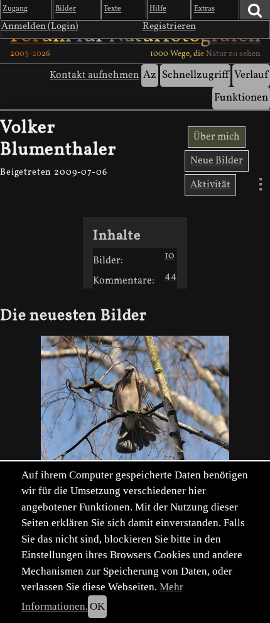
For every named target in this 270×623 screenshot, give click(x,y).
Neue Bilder (216, 161)
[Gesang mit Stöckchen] (135, 403)
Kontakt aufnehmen (94, 75)
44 (171, 276)
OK (97, 606)
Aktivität (210, 185)
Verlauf (251, 75)
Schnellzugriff (195, 75)
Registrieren (169, 26)
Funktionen (241, 98)
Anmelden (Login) (39, 26)
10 (170, 256)
